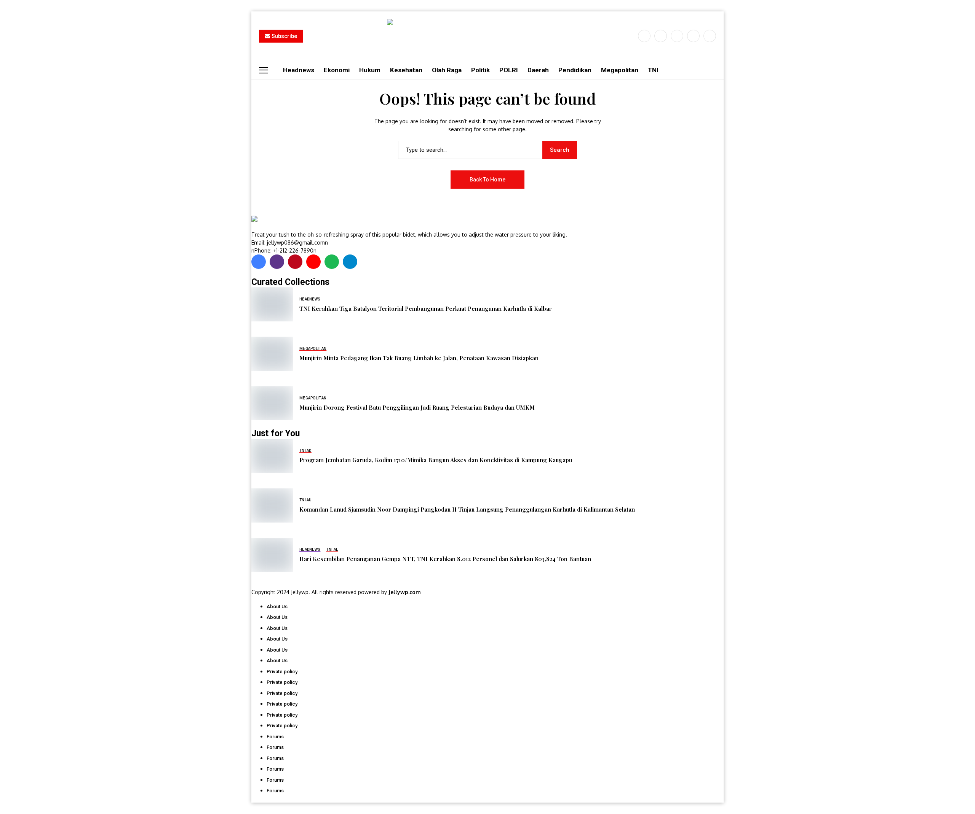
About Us (277, 606)
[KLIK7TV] (291, 223)
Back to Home (487, 179)
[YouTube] (709, 36)
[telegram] (350, 261)
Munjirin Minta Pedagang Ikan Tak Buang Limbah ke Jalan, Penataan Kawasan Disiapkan (419, 358)
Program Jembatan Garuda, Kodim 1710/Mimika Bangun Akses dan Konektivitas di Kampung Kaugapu (435, 459)
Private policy (282, 671)
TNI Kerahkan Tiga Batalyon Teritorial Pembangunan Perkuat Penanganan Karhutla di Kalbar (425, 308)
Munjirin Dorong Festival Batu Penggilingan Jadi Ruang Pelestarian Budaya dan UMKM (417, 407)
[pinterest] (693, 36)
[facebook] (644, 36)
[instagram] (677, 36)
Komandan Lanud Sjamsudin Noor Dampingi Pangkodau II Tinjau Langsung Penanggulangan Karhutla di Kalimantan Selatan (467, 509)
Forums (275, 736)
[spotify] (331, 261)
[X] (660, 36)
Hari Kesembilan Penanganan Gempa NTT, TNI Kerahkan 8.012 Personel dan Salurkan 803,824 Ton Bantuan (445, 558)
